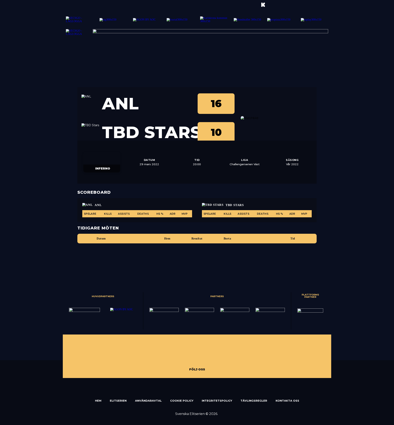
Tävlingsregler (254, 400)
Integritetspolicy (217, 400)
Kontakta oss (287, 400)
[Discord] (226, 352)
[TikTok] (202, 352)
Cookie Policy (181, 400)
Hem (98, 400)
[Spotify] (217, 352)
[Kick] (178, 352)
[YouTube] (187, 352)
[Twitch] (169, 352)
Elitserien (118, 400)
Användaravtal (148, 400)
